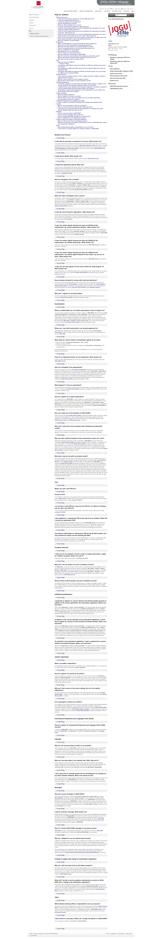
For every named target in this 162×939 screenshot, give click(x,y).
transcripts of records (82, 558)
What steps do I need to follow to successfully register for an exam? (75, 46)
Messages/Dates (59, 798)
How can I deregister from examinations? (68, 49)
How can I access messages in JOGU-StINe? (69, 113)
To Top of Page (60, 138)
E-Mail (110, 45)
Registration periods (70, 11)
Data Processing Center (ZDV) (117, 78)
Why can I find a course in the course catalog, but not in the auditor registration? (79, 97)
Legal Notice (114, 933)
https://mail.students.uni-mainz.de (88, 145)
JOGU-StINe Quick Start (116, 88)
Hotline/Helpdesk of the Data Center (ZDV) (67, 148)
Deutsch (131, 8)
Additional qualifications (62, 82)
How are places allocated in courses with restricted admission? (74, 39)
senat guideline (73, 284)
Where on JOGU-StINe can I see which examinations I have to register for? (77, 43)
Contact (125, 8)
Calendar (58, 104)
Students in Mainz (64, 63)
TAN (57, 60)
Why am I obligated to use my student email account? (72, 117)
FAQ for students (34, 33)
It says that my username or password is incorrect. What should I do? (76, 18)
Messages (58, 111)
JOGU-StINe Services (99, 148)
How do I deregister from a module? (67, 23)
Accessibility (121, 933)
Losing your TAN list (76, 500)
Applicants (98, 11)
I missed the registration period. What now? (69, 22)
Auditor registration (61, 93)
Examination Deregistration (79, 369)
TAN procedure (62, 498)
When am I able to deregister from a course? (69, 25)
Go (129, 15)
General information (86, 11)
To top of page (128, 933)
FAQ (132, 11)
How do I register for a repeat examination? (69, 52)
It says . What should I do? (68, 20)
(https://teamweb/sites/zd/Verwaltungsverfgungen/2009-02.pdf (82, 852)
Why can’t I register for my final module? (68, 40)
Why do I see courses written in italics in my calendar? (72, 105)
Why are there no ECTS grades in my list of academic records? (74, 80)
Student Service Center (116, 73)
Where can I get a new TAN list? (66, 62)
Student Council (114, 80)
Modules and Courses (62, 17)
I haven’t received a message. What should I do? (70, 114)
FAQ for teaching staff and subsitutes (39, 36)
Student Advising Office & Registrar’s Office (121, 71)
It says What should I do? (82, 37)
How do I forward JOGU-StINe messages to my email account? (74, 116)
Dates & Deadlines (114, 68)
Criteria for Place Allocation (79, 287)
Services (126, 11)
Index (113, 8)
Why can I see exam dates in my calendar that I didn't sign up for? (75, 107)
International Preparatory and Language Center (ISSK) (70, 100)
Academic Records (61, 74)
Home (102, 8)
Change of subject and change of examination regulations (71, 119)
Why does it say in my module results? (71, 59)
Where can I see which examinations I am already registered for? (75, 45)
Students (107, 11)
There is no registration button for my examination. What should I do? (76, 48)
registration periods (67, 173)
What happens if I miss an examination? (68, 51)
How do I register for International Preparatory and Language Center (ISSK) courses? (80, 102)
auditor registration (80, 667)
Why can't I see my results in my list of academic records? (73, 79)
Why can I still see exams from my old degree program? (72, 121)
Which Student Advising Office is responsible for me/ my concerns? (75, 127)
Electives (69, 219)
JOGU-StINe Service (90, 522)
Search (108, 8)
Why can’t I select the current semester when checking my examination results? (79, 56)
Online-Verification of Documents (118, 75)
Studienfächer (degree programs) (80, 709)
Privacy (108, 933)
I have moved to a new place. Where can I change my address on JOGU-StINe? (78, 128)
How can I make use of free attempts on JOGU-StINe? (72, 54)
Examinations (59, 42)
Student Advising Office (81, 189)
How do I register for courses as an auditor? (69, 96)
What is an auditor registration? (66, 94)
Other (57, 125)
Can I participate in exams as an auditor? (68, 99)
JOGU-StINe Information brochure (119, 86)
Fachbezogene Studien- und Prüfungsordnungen (67, 420)
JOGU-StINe (104, 232)
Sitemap (119, 8)
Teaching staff (117, 11)
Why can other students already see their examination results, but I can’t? (77, 57)
